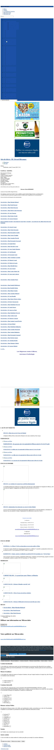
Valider (23, 741)
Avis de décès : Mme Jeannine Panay (9, 279)
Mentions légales (7, 746)
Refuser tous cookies (16, 741)
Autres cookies (44, 660)
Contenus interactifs (24, 660)
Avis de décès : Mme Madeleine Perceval (10, 304)
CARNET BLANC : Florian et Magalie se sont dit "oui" (16, 584)
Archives (5, 743)
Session (50, 660)
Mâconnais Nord (7, 12)
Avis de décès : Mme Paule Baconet (9, 205)
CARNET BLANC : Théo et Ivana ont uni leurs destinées (17, 593)
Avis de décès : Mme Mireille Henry (9, 265)
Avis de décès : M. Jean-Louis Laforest (10, 274)
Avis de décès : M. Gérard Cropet (9, 227)
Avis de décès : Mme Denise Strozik (9, 216)
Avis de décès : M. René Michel (8, 324)
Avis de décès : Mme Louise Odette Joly (10, 271)
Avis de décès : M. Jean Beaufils (8, 296)
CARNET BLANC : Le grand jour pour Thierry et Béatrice (20, 575)
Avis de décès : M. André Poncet (8, 307)
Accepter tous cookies (5, 741)
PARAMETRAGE (4, 653)
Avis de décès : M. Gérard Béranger (14, 159)
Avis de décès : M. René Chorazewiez (9, 301)
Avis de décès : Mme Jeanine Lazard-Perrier (11, 321)
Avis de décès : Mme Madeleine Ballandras (11, 326)
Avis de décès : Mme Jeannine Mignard (10, 293)
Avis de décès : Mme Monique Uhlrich (10, 343)
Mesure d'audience (15, 660)
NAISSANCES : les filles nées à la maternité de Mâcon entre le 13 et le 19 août (21, 449)
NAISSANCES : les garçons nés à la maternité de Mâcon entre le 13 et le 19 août (26, 444)
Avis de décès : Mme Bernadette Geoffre (10, 232)
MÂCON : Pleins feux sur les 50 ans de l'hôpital (14, 433)
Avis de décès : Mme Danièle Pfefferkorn (10, 285)
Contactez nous (6, 745)
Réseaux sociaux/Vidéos (35, 660)
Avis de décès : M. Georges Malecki (9, 346)
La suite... (3, 349)
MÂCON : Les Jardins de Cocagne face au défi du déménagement (19, 483)
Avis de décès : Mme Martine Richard (10, 202)
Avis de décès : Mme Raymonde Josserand (11, 241)
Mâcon (4, 9)
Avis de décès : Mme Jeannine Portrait (10, 238)
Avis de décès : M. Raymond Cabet (9, 254)
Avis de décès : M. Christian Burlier (9, 340)
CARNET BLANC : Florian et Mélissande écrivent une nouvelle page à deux (21, 601)
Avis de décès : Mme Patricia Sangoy (9, 337)
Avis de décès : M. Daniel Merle (8, 243)
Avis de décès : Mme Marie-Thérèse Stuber (11, 299)
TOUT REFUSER (22, 653)
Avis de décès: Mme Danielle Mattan (9, 288)
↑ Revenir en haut (4, 748)
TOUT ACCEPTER (13, 653)
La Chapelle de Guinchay (9, 11)
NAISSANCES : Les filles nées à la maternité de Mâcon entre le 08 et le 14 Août (22, 455)
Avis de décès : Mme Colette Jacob (9, 315)
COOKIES (3, 655)
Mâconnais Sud (6, 14)
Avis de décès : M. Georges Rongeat (9, 218)
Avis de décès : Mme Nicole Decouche (9, 230)
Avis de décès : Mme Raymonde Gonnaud (10, 335)
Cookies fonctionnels (5, 660)
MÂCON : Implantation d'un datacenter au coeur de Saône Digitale (19, 507)
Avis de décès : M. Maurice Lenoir (9, 260)
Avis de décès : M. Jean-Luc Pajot (9, 310)
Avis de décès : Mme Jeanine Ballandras (10, 332)
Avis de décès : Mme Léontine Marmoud (10, 329)
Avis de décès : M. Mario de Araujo (9, 263)
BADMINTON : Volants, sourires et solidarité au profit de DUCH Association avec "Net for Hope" (26, 553)
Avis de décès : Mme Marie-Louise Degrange (11, 210)
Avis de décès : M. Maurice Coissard (9, 318)
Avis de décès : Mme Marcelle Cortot (9, 246)
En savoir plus (42, 650)
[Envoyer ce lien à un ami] (5, 163)
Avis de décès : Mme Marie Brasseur (9, 207)
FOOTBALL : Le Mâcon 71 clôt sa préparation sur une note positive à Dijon (21, 546)
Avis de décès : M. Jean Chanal (8, 268)
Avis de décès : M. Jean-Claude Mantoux (10, 249)
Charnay (5, 10)
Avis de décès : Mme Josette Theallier (9, 235)
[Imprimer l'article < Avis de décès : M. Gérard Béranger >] (6, 162)
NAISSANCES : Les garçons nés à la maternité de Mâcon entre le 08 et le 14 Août (22, 460)
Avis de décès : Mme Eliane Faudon (9, 290)
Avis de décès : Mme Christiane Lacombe (10, 257)
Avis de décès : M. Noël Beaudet (8, 252)
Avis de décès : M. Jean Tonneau (8, 213)
